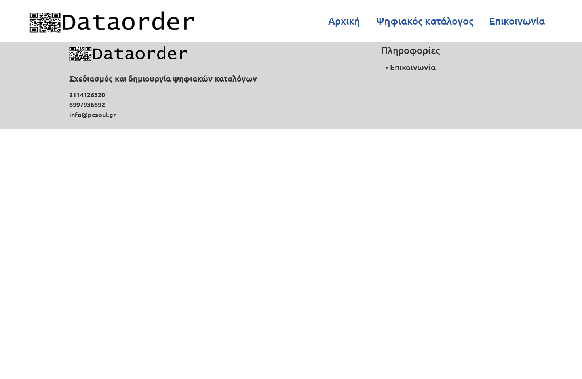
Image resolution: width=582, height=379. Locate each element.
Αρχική (344, 20)
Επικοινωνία (517, 20)
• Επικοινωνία (410, 67)
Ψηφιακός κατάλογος (424, 20)
